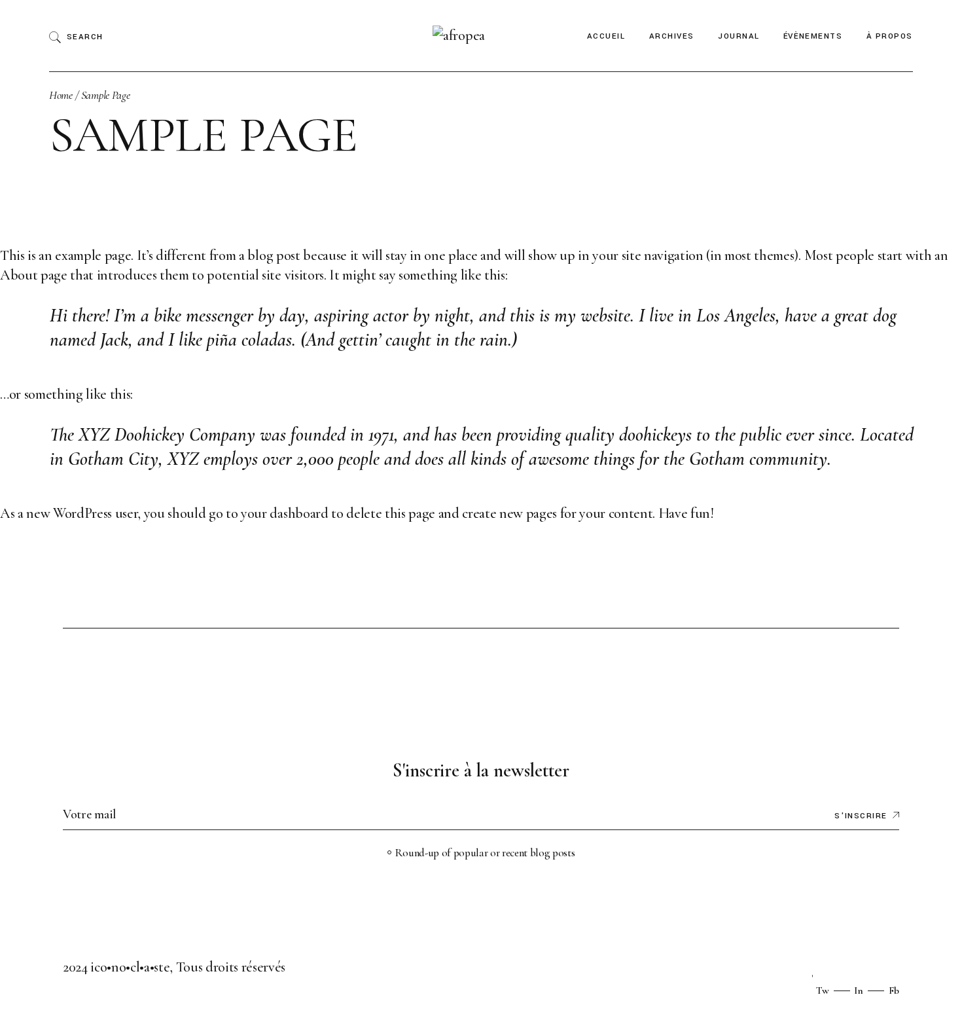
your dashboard (284, 513)
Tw (822, 990)
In (858, 990)
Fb (894, 990)
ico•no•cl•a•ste (129, 966)
